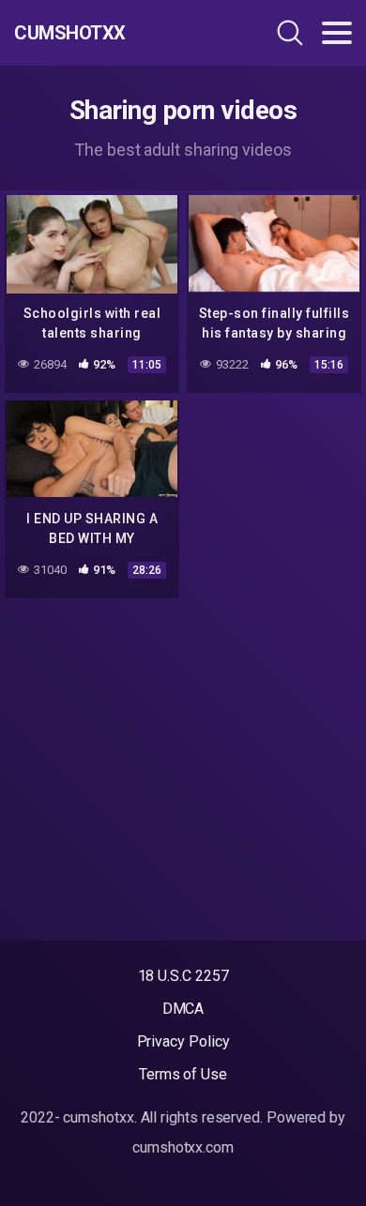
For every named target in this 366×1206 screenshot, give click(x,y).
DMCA (183, 1009)
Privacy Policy (183, 1041)
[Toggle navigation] (337, 33)
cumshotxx (70, 33)
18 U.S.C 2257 (183, 976)
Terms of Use (183, 1074)
